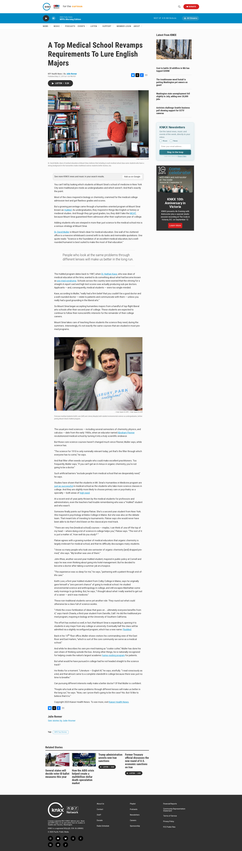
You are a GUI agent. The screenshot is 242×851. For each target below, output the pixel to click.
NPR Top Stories (60, 732)
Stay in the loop (175, 152)
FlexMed (127, 629)
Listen (93, 26)
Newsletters (135, 815)
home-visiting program (113, 655)
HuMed (68, 210)
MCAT (133, 213)
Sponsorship (135, 826)
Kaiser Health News (119, 702)
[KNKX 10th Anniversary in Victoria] (175, 179)
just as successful (63, 486)
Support (106, 26)
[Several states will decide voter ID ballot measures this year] (57, 759)
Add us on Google (132, 177)
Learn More (175, 225)
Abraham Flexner (126, 432)
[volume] (53, 18)
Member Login (124, 26)
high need (85, 493)
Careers (133, 820)
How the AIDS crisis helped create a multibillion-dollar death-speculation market (83, 777)
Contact (100, 809)
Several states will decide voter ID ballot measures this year (57, 773)
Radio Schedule (103, 826)
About (137, 26)
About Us (100, 804)
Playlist (133, 804)
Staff (99, 815)
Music (57, 26)
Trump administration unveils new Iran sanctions (110, 758)
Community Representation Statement (174, 810)
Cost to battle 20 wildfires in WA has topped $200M (172, 69)
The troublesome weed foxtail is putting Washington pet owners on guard (172, 82)
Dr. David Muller (61, 232)
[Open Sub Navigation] (50, 26)
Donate (192, 7)
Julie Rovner (71, 73)
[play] (46, 18)
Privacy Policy (182, 156)
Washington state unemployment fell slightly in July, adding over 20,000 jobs (173, 96)
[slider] (57, 18)
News (45, 26)
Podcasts (70, 26)
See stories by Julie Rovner (61, 720)
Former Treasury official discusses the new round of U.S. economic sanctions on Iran (137, 761)
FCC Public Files (169, 827)
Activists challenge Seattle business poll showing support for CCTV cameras (173, 110)
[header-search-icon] (179, 7)
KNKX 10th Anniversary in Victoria (175, 203)
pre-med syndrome (66, 280)
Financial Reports (170, 804)
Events (81, 26)
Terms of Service (170, 816)
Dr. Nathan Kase (109, 274)
